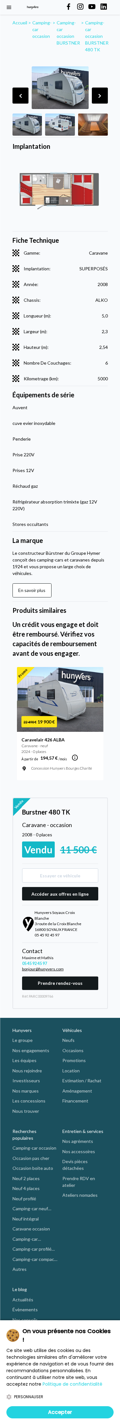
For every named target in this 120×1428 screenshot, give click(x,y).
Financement (75, 1100)
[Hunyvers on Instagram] (80, 7)
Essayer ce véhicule (60, 875)
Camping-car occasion (34, 1148)
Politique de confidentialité (72, 1384)
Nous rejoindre (27, 1070)
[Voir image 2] (60, 125)
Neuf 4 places (26, 1188)
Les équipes (24, 1060)
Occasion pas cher (30, 1158)
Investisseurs (26, 1080)
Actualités (22, 1299)
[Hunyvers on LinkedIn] (104, 7)
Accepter (60, 1412)
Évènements (25, 1309)
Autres (19, 1269)
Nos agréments (77, 1141)
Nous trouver (25, 1111)
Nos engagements (30, 1050)
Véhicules (72, 1030)
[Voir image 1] (27, 125)
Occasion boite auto (32, 1168)
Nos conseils (25, 1319)
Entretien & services (82, 1131)
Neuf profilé (24, 1198)
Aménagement (77, 1091)
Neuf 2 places (26, 1178)
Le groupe (22, 1040)
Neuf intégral (25, 1218)
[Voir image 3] (93, 125)
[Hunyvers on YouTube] (92, 7)
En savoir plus (31, 590)
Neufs (68, 1040)
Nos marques (25, 1091)
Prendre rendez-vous (60, 983)
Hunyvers (22, 1030)
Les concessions (28, 1100)
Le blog (19, 1289)
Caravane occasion (31, 1228)
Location (71, 1070)
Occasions (73, 1050)
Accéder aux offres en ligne (60, 894)
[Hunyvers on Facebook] (68, 7)
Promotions (74, 1060)
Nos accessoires (78, 1151)
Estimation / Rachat (81, 1080)
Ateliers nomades (80, 1195)
